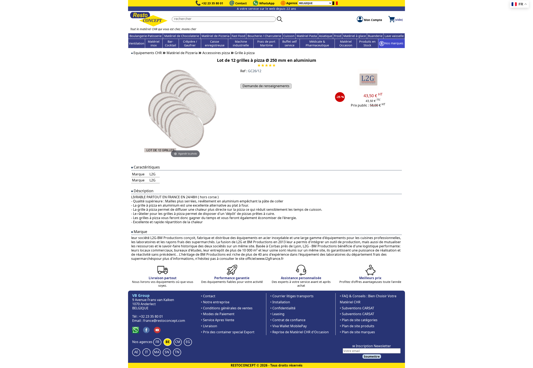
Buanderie (375, 36)
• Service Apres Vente (217, 320)
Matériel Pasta (307, 36)
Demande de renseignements (266, 86)
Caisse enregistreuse (214, 43)
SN (167, 352)
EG (188, 342)
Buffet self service (289, 43)
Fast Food (238, 36)
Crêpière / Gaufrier (190, 43)
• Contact (208, 296)
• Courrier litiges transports (292, 296)
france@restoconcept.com (164, 320)
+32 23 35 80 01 (212, 3)
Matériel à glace (354, 36)
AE (136, 352)
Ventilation (136, 43)
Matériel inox (153, 43)
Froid (337, 36)
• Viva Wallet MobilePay (288, 326)
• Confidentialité (282, 308)
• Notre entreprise (215, 302)
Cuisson (289, 36)
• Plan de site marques (357, 332)
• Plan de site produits (357, 326)
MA (156, 352)
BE (168, 342)
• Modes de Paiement (217, 314)
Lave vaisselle (394, 36)
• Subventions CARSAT (357, 308)
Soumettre (372, 356)
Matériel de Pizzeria (215, 36)
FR (157, 342)
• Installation (280, 302)
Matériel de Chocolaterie (181, 36)
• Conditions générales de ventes (227, 308)
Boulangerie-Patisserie (146, 36)
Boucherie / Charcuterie (264, 36)
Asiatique (325, 36)
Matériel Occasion (345, 43)
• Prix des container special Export (227, 332)
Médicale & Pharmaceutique (317, 43)
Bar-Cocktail (170, 43)
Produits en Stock (367, 43)
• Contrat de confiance (287, 320)
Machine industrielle (241, 43)
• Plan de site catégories (358, 320)
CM (177, 342)
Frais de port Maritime (266, 43)
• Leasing (277, 314)
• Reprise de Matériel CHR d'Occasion (299, 332)
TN (177, 352)
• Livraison (209, 326)
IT (146, 352)
